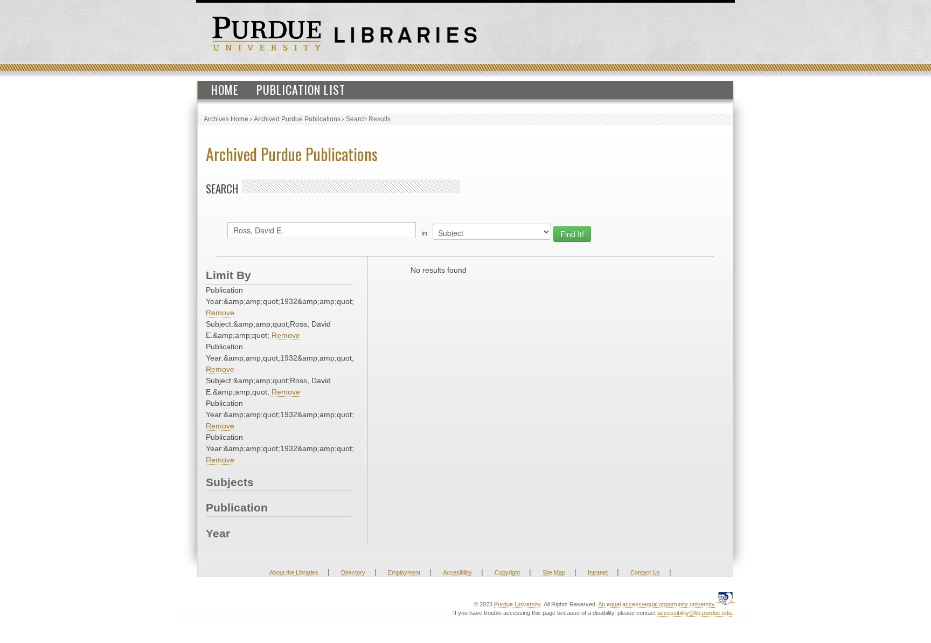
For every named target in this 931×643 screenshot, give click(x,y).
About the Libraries (293, 572)
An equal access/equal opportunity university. (657, 604)
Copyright (507, 572)
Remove (220, 312)
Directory (353, 572)
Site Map (554, 572)
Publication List (300, 89)
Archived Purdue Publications (297, 119)
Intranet (598, 572)
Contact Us (645, 572)
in (424, 233)
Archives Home (226, 119)
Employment (404, 572)
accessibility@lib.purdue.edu (694, 613)
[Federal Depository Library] (725, 598)
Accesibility (457, 572)
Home (225, 89)
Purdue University (517, 604)
